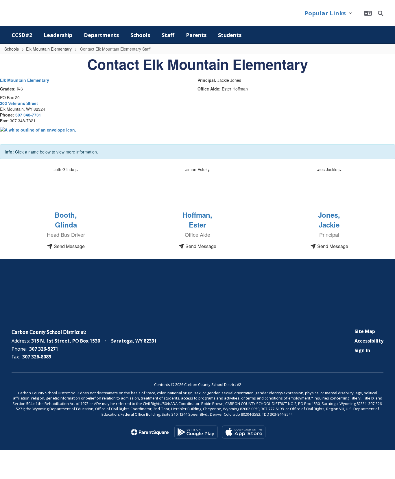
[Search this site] (380, 13)
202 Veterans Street (19, 103)
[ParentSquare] (150, 432)
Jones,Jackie (329, 220)
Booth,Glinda (66, 220)
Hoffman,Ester (197, 220)
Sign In (362, 350)
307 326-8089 (36, 357)
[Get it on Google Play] (196, 432)
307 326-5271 (43, 349)
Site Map (365, 331)
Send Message (69, 246)
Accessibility (369, 341)
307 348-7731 (28, 115)
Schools (11, 49)
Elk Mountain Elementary (49, 49)
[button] (328, 13)
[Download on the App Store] (243, 432)
